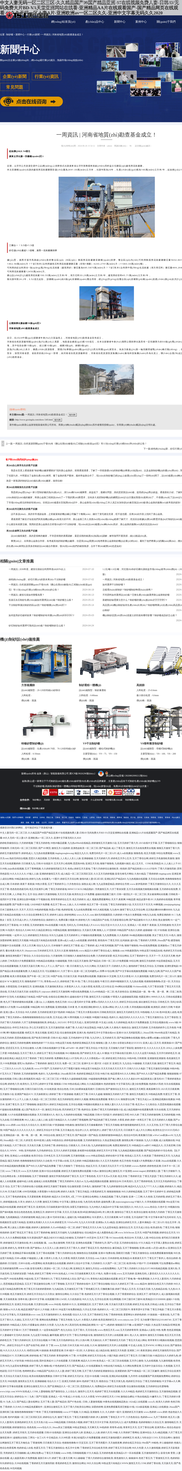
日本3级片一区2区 (73, 1350)
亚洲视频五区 (84, 1304)
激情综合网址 (79, 1463)
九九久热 (59, 1325)
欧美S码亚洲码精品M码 (89, 1212)
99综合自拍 (155, 1237)
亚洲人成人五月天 (152, 1043)
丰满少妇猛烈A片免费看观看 (85, 1437)
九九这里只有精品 (40, 1335)
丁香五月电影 (157, 1309)
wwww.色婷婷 (139, 1166)
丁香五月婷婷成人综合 (64, 1278)
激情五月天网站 (51, 1202)
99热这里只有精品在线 (151, 950)
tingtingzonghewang (64, 853)
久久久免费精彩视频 (16, 1237)
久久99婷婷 (80, 904)
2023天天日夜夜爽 (170, 1089)
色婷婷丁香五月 (90, 1381)
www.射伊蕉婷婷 (138, 884)
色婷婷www (146, 1417)
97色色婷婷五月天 (62, 1366)
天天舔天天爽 (89, 930)
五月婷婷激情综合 (92, 1140)
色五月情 (122, 1176)
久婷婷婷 (117, 915)
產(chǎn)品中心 (94, 21)
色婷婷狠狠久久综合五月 (151, 1422)
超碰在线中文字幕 (79, 997)
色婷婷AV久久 (69, 1304)
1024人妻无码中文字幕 (79, 1002)
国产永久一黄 (62, 966)
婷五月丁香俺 (125, 1278)
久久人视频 (158, 1186)
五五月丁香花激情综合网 (37, 1284)
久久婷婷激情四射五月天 (54, 868)
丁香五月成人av (143, 1099)
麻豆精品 (117, 1248)
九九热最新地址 (76, 1232)
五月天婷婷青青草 (129, 1330)
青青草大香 (23, 1248)
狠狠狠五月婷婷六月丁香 (115, 1094)
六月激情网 (56, 956)
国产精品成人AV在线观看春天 (87, 1366)
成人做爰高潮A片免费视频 (23, 1458)
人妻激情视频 (95, 1402)
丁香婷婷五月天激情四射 (41, 1463)
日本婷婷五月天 (45, 950)
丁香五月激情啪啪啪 (52, 1412)
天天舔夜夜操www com (28, 1314)
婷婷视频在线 (10, 1202)
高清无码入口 (116, 1422)
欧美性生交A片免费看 (83, 894)
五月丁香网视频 (33, 868)
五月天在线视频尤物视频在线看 (142, 889)
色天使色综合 (122, 991)
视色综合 (103, 1381)
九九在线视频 (151, 1361)
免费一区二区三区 (71, 1063)
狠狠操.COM (60, 1084)
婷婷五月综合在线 (128, 1002)
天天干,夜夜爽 (118, 899)
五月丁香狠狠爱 (40, 1176)
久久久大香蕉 (88, 1396)
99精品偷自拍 (21, 879)
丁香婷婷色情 (115, 1314)
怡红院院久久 (126, 1207)
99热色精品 (13, 1053)
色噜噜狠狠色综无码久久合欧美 (36, 1161)
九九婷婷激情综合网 (101, 1145)
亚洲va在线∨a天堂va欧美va (153, 1248)
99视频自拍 (173, 1207)
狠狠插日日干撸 (123, 1325)
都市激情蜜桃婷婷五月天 (133, 1125)
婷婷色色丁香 (67, 981)
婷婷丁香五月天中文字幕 (95, 1422)
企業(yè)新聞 (15, 76)
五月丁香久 (78, 1330)
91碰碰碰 (137, 1063)
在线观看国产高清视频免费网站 (154, 1376)
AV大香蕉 (24, 925)
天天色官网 (169, 1145)
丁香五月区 (113, 940)
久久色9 (112, 1043)
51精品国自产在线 (100, 920)
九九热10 (172, 1289)
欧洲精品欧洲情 (87, 1325)
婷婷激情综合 (19, 1427)
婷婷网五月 (128, 1437)
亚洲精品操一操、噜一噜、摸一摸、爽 (149, 991)
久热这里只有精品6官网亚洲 (165, 1325)
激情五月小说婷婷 (61, 848)
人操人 (70, 904)
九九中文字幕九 (8, 1314)
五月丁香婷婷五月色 (97, 1314)
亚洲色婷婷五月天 (24, 1422)
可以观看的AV (52, 971)
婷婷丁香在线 (154, 1463)
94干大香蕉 (125, 1217)
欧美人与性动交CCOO (146, 1437)
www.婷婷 (162, 1412)
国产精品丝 (95, 961)
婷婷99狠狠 (5, 935)
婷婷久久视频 (81, 1099)
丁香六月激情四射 (167, 868)
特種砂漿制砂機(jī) (32, 743)
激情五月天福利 (59, 1232)
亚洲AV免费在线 (106, 1253)
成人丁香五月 (118, 848)
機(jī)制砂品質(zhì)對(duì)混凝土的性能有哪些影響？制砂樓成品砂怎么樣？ (140, 615)
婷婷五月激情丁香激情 (55, 1186)
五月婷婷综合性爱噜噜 (157, 1386)
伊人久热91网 (82, 1340)
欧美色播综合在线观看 (54, 1263)
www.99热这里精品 (95, 1155)
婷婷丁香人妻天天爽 (62, 1458)
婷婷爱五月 (60, 1222)
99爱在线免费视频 (80, 991)
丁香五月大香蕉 (173, 1309)
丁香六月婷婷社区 (21, 1340)
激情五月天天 (54, 1063)
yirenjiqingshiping (172, 904)
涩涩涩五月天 (12, 1048)
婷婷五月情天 (20, 1432)
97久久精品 (144, 1243)
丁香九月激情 (121, 1196)
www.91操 (24, 1268)
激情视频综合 (74, 930)
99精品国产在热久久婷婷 (129, 930)
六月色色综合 (74, 884)
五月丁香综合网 (140, 858)
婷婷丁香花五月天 (90, 1248)
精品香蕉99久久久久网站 (123, 1073)
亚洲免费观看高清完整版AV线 (119, 1407)
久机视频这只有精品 (25, 997)
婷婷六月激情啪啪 (47, 894)
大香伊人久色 (50, 1258)
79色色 (30, 1273)
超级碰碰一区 (150, 930)
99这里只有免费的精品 (70, 1309)
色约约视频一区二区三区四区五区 (25, 1417)
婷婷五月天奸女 (76, 1376)
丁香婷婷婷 (152, 874)
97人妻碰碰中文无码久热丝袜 (15, 1335)
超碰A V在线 (172, 1299)
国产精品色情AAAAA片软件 (142, 868)
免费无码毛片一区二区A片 (102, 853)
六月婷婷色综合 (37, 920)
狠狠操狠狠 (172, 1073)
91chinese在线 (140, 986)
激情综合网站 (62, 1294)
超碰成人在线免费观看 (45, 1181)
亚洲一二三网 (135, 1196)
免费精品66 (100, 1386)
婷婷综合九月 (50, 1417)
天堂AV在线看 (92, 1376)
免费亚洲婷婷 (164, 915)
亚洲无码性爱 (91, 1022)
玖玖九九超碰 (56, 935)
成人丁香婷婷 (87, 945)
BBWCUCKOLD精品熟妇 (81, 889)
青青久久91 (114, 1099)
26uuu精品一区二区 (13, 1140)
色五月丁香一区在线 (97, 904)
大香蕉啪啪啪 (24, 1176)
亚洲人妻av (9, 1012)
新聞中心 (119, 21)
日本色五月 (49, 1155)
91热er (95, 1171)
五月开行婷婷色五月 (167, 1053)
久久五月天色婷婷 (109, 1161)
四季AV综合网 (107, 971)
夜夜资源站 (146, 1350)
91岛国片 (10, 930)
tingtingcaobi (165, 874)
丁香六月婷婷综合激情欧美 (105, 868)
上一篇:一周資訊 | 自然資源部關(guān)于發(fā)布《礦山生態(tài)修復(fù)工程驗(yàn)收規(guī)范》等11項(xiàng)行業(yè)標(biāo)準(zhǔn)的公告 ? (76, 443)
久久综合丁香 (77, 1294)
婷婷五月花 (138, 1304)
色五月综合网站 (121, 956)
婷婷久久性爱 (47, 1325)
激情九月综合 (92, 1268)
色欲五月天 (91, 1166)
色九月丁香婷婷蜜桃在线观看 (18, 1002)
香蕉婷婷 (46, 1196)
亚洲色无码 (140, 1273)
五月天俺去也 (67, 1130)
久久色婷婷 (122, 935)
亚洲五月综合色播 (24, 1304)
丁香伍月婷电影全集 (82, 1335)
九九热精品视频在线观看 (130, 1150)
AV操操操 (152, 1314)
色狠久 (177, 1443)
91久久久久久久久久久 (14, 1350)
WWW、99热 (16, 1150)
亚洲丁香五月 (12, 1104)
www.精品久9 (86, 950)
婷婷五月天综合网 (69, 879)
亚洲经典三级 (7, 1412)
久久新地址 (89, 1350)
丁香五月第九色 (117, 1381)
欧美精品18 (157, 863)
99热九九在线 (149, 915)
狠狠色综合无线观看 (87, 1253)
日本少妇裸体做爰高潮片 (82, 1089)
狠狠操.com (118, 950)
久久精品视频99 (95, 1084)
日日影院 (12, 1263)
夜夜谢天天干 (139, 1258)
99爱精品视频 (60, 930)
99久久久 (138, 1207)
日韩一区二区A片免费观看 (115, 961)
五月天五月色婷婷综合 (164, 1181)
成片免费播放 (131, 1422)
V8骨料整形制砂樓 (151, 743)
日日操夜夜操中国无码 (57, 1207)
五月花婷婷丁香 (139, 1217)
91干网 (51, 1340)
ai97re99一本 (72, 1048)
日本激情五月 (25, 986)
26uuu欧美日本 (68, 1073)
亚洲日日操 (46, 1125)
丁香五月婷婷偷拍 (152, 1381)
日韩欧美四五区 (108, 1012)
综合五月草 (171, 1222)
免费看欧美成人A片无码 (66, 1058)
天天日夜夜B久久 (46, 1114)
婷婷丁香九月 (36, 1366)
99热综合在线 (31, 1361)
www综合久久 (44, 1427)
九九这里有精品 (110, 1227)
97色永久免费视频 (132, 915)
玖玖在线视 (160, 1109)
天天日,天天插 (69, 1212)
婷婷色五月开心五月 (121, 858)
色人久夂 (134, 1335)
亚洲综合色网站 (90, 1196)
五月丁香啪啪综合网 (13, 1089)
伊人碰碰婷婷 (166, 1443)
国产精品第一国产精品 (86, 1135)
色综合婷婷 (172, 1258)
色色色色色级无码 (19, 889)
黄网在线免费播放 (48, 1320)
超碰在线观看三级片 (105, 894)
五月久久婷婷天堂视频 (65, 1150)
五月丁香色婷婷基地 (16, 1196)
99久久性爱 (137, 1448)
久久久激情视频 (152, 1448)
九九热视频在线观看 (137, 879)
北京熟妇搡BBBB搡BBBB (159, 909)
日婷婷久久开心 (120, 966)
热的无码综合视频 (18, 858)
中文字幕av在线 (61, 1161)
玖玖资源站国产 (35, 1237)
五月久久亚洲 (61, 950)
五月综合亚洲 (101, 1299)
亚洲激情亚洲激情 (156, 1058)
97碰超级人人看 (35, 1258)
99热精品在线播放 (45, 961)
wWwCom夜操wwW (163, 1135)
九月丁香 (174, 1314)
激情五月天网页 (137, 1089)
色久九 (59, 1114)
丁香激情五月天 (161, 1458)
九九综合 (127, 1063)
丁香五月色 (168, 1227)
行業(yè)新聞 (33, 34)
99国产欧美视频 (151, 1232)
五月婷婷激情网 (29, 1073)
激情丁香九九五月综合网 (132, 909)
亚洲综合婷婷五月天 (126, 1222)
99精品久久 (157, 1145)
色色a (70, 868)
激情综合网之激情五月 (110, 1171)
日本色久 (86, 1186)
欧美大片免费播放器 (138, 1022)
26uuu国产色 (163, 940)
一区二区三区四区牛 (120, 1309)
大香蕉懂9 (42, 1191)
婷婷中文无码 (7, 997)
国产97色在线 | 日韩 (77, 1402)
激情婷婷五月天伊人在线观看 (108, 1335)
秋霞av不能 (54, 909)
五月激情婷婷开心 (151, 1453)
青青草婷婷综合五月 (61, 899)
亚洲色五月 (39, 1212)
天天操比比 (96, 1340)
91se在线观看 (23, 1007)
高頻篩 (140, 685)
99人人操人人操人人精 (36, 1120)
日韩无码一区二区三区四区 (23, 848)
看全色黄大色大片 (15, 950)
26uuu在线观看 (168, 1161)
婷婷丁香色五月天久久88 (88, 1227)
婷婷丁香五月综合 (88, 1048)
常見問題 (14, 87)
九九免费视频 (109, 935)
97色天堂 (102, 1048)
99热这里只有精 (63, 1043)
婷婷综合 (19, 1396)
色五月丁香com (58, 904)
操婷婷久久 (52, 920)
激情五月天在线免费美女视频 (141, 848)
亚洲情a (100, 1222)
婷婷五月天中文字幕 (107, 1150)
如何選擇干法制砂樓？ (114, 584)
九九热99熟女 (53, 1073)
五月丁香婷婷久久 (43, 1278)
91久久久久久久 (18, 874)
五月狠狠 (159, 966)
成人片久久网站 (144, 1130)
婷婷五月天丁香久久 (69, 1248)
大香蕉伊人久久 (72, 986)
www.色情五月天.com (108, 1330)
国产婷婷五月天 (88, 1053)
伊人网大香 (108, 1212)
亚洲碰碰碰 (87, 858)
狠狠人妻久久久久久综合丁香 (119, 1104)
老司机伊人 (95, 1130)
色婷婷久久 (103, 1309)
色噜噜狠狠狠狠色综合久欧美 (37, 1017)
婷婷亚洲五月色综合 (116, 1058)
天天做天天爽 (14, 1191)
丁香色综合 (79, 1166)
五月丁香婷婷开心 (57, 884)
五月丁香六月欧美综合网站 (77, 1407)
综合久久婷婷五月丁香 (122, 1284)
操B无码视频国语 (103, 915)
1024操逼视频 (142, 1407)
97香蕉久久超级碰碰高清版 (124, 997)
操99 (78, 1381)
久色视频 (167, 1366)
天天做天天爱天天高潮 (120, 1304)
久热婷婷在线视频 (163, 899)
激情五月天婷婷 (140, 1027)
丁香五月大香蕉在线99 (87, 1012)
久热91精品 (140, 874)
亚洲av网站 (108, 1007)
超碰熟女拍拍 (20, 1437)
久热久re (79, 1181)
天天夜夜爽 (74, 1361)
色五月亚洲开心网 (38, 889)
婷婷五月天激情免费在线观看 (76, 1171)
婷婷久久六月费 (34, 1202)
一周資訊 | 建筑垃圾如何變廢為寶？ (26, 595)
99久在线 (84, 1345)
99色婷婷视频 (41, 909)
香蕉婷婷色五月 (63, 1463)
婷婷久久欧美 (67, 1191)
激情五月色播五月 (138, 1094)
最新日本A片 (44, 1458)
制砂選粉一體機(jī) (90, 685)
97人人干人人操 (20, 1099)
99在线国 (12, 1381)
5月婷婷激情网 (27, 1217)
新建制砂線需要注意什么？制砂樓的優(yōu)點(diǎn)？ (135, 600)
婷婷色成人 (27, 853)
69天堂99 (91, 1237)
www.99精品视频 (56, 1422)
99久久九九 (88, 1299)
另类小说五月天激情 (78, 961)
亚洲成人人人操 (92, 1432)
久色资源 (146, 1155)
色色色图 (67, 1314)
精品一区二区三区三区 (47, 1079)
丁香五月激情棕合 (55, 1448)
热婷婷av (29, 1063)
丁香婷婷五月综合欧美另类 (93, 1448)
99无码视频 (15, 1468)
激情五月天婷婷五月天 (128, 1012)
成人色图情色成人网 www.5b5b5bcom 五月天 (119, 1232)
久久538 (154, 1012)
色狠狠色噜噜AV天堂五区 (75, 1443)
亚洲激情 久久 (97, 1412)
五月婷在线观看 (36, 1432)
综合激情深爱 (74, 1186)
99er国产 (4, 1278)
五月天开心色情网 (63, 863)
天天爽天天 (93, 1427)
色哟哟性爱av (29, 1371)
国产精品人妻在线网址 (28, 1402)
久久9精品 (84, 1412)
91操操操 (43, 1350)
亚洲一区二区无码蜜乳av (86, 971)
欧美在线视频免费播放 (40, 1376)
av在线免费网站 (108, 1268)
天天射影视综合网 (119, 920)
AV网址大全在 (162, 1345)
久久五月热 (152, 1125)
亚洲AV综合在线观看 (49, 1171)
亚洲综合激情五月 (53, 1407)
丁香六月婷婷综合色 (65, 1253)
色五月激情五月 (18, 1294)
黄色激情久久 (121, 1458)
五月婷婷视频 (168, 1114)
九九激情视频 (165, 1361)
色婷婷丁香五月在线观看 (107, 1391)
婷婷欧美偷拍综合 (9, 843)
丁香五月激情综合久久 (159, 884)
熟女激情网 (164, 920)
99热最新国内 (132, 950)
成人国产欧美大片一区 (32, 1109)
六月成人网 (66, 1268)
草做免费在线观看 (87, 976)
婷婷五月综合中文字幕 (48, 1130)
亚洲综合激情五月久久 (35, 1386)
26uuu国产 (174, 1407)
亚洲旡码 (40, 1207)
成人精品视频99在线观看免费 (138, 1109)
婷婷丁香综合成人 (103, 950)
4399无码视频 (29, 1191)
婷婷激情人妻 (153, 1171)
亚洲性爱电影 (171, 966)
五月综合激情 (27, 1048)
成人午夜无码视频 (104, 945)
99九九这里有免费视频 (17, 1366)
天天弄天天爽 (168, 956)
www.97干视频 (70, 1412)
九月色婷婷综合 (45, 1150)
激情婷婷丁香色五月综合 (141, 966)
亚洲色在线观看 (84, 1243)
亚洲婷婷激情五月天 (49, 874)
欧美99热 (131, 1263)
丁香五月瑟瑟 (149, 1176)
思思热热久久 (87, 1386)
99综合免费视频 (164, 853)
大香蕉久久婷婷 (89, 1320)
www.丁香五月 (13, 1171)
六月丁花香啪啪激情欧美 (33, 1022)
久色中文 (162, 1207)
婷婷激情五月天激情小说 (103, 843)
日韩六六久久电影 (136, 1068)
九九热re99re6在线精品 (79, 843)
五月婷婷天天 (109, 1038)
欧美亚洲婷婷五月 (107, 1320)
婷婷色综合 (62, 1145)
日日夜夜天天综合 (52, 1443)
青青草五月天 (130, 1427)
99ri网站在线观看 (123, 986)
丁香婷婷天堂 (135, 1176)
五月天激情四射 (56, 1027)
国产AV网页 (44, 848)
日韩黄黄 (141, 1058)
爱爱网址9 (128, 1314)
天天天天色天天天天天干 (113, 1068)
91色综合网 (54, 1191)
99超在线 (28, 1278)
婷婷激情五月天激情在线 (15, 1243)
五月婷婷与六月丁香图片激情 (65, 1068)
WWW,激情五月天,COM (134, 1463)
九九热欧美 (27, 1068)
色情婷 (123, 868)
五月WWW (148, 1345)
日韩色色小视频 (74, 1422)
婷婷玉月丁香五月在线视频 (50, 1053)
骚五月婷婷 (13, 1161)
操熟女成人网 (88, 884)
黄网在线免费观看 (98, 1099)
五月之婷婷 (75, 1161)
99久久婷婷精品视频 (132, 1191)
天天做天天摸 (143, 1289)
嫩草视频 (54, 1335)
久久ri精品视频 (159, 1432)
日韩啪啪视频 (79, 1453)
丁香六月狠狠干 (65, 1166)
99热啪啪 (144, 1012)
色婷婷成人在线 (25, 1448)
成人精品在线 (102, 1350)
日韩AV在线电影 (53, 1432)
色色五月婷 (61, 1002)
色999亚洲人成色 (167, 1012)
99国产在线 (56, 976)
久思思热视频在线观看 (169, 1104)
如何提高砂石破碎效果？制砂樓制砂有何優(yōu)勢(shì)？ (41, 615)
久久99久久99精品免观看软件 (28, 1407)
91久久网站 (90, 966)
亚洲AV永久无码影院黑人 (129, 1032)
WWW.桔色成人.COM (63, 1273)
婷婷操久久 (170, 1186)
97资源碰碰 (67, 1094)
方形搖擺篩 (28, 685)
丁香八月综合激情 (90, 981)
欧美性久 (24, 1084)
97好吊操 (19, 1361)
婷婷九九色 (35, 879)
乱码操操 (124, 940)
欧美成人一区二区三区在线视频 (113, 1361)
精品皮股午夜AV (144, 899)
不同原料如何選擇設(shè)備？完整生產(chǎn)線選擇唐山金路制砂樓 (136, 595)
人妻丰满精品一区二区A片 (150, 1222)
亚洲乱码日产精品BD (115, 879)
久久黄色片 (115, 1027)
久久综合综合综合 (41, 956)
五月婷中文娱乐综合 (152, 1366)
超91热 (133, 940)
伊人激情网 (101, 1417)
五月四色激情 (164, 925)
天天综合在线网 (156, 879)
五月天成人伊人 (20, 920)
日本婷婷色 (113, 1258)
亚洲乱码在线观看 (118, 1376)
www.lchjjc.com (7, 1391)
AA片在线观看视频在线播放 (22, 1114)
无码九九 (71, 925)
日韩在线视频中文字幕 (53, 1048)
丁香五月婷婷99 (66, 1181)
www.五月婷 (60, 1345)
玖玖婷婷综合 (7, 1463)
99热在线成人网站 (77, 1084)
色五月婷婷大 (79, 899)
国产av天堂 (113, 1243)
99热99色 (131, 1058)
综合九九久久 (43, 945)
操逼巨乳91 (42, 1104)
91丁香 (72, 1355)
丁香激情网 (36, 1443)
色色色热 (31, 1427)
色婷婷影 (174, 1458)
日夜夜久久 (74, 1145)
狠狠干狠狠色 (107, 863)
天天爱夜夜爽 (34, 1196)
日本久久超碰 (95, 1094)
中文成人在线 (106, 1022)
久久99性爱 (64, 1437)
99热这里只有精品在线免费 (43, 940)
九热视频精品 (12, 1217)
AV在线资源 (50, 1089)
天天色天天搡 (34, 1145)
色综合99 (129, 1237)
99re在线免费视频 (148, 945)
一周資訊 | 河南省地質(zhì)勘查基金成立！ (124, 579)
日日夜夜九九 (28, 863)
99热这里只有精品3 (111, 1463)
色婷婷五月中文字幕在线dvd (101, 1032)
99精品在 (70, 1012)
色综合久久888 (23, 930)
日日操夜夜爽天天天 (85, 1273)
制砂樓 (9, 34)
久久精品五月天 (36, 971)
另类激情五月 (102, 889)
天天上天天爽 (29, 945)
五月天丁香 (102, 1237)
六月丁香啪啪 (57, 1284)
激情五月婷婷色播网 (20, 1043)
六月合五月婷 (89, 1309)
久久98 (93, 1345)
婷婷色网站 (70, 915)
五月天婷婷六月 (102, 858)
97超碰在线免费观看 (10, 1109)
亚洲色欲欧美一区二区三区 (84, 848)
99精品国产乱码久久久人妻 (50, 1371)
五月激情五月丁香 (73, 1289)
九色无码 (87, 1202)
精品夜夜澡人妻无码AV (152, 1079)
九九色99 (114, 909)
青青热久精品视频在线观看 (104, 1278)
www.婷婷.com (13, 1125)
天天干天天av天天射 (107, 1176)
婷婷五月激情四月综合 (164, 1350)
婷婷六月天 (106, 1432)
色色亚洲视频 (173, 1330)
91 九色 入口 (9, 1402)
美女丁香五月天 (160, 935)
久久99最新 (85, 1017)
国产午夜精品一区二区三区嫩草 (143, 1371)
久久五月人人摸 (50, 1248)
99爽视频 (158, 904)
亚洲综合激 (173, 930)
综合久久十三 (54, 1381)
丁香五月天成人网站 (136, 1340)
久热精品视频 (106, 1196)
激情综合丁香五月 (124, 1212)
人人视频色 (48, 1002)
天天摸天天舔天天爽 (29, 966)
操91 (126, 1335)
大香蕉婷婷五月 (98, 1191)
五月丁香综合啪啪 (100, 1284)
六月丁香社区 (19, 1145)
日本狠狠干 (57, 945)
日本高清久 (127, 1181)
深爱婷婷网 (97, 1407)
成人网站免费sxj (35, 1453)
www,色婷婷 (150, 1412)
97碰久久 (139, 1202)
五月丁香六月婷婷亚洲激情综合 (98, 1371)
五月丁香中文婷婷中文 (154, 1191)
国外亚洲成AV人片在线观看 (53, 1361)
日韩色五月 (163, 1002)
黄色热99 (102, 940)
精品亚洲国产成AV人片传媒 (35, 1309)
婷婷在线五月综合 (132, 1443)
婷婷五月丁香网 (43, 1273)
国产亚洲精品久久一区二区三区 (63, 1386)
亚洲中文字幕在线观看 (11, 1386)
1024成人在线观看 (138, 1402)
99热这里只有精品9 (90, 1068)
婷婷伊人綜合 (56, 915)
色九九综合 (66, 1330)
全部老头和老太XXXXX (129, 1043)
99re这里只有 (172, 1202)
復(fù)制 (72, 415)
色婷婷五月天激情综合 (147, 1391)
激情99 (143, 1335)
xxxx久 (151, 1402)
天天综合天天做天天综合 (15, 1376)
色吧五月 (29, 1032)
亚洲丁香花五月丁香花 (21, 1232)
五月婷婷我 (159, 1196)
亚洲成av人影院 (147, 1330)
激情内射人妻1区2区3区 (91, 879)
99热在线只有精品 (113, 1366)
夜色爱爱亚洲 (56, 1350)
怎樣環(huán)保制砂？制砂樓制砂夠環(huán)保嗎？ (128, 589)
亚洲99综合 (145, 1432)
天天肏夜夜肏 (10, 1299)
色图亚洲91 (144, 997)
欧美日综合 (37, 1155)
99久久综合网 (94, 1463)
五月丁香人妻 (47, 1402)
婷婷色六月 (84, 920)
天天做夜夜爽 (115, 1443)
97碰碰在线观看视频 (91, 935)
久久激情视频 (141, 976)
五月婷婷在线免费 (168, 889)
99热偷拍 (69, 1125)
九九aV (76, 1320)
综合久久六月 (79, 1314)
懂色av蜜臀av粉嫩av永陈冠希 (155, 1038)
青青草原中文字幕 (140, 1309)
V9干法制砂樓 (91, 743)
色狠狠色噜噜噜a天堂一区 (157, 981)
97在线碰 (162, 930)
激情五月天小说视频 (99, 997)
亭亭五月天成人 (75, 1022)
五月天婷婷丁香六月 (127, 843)
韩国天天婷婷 (77, 1258)
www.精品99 (140, 1284)
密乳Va (20, 1063)
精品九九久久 (81, 853)
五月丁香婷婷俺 (42, 1232)
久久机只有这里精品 (86, 1027)
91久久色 (15, 1309)
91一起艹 (175, 920)
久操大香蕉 (86, 986)
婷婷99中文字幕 (53, 1212)
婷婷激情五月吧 (121, 1114)
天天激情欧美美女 (54, 986)
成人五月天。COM (141, 863)
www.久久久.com (85, 915)
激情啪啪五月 (171, 1422)
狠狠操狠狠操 (114, 1191)
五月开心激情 (136, 1361)
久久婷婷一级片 (113, 1412)
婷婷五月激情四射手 (10, 853)
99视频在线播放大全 (93, 1104)
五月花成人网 (60, 1017)
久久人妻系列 (7, 1422)
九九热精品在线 (159, 1289)
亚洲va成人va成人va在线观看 (72, 940)
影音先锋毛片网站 (124, 874)
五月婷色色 (53, 858)
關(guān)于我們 (166, 21)
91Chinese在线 (116, 1237)
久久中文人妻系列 (159, 1278)
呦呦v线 (48, 1366)
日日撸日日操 (145, 1355)
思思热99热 (78, 863)
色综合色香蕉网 (8, 1448)
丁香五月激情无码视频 (157, 1068)
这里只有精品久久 (57, 1120)
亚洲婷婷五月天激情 (132, 1412)
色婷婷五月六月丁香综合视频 (99, 1294)
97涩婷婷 (111, 930)
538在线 (104, 1376)
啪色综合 (126, 1027)
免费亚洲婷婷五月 (122, 1145)
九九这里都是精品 (105, 884)
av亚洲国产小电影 (141, 1325)
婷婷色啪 (34, 1355)
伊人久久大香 (122, 1007)
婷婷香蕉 (92, 940)
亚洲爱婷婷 (120, 1371)
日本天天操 (73, 1345)
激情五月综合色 (53, 1109)
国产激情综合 (58, 1391)
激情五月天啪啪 (156, 1335)
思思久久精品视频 (38, 858)
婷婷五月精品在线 (58, 1104)
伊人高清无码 (71, 1325)
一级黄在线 (163, 1314)
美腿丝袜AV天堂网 (106, 976)
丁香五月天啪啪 (111, 1125)
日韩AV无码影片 (103, 1114)
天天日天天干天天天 (142, 904)
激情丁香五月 (64, 1417)
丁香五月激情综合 (140, 1253)
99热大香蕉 (41, 884)
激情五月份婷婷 (147, 961)
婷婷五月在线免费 (116, 1386)
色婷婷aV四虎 (156, 1084)
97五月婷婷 (125, 1166)
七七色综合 (151, 1104)
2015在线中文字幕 (148, 843)
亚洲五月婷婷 (69, 1381)
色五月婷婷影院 (66, 1099)
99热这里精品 (79, 1427)
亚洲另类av (160, 1427)
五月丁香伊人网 (100, 1304)
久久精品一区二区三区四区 (43, 1099)
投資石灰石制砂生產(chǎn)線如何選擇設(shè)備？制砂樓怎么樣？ (41, 600)
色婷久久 (113, 1017)
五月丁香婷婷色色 (143, 1181)
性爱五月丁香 (170, 1094)
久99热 (3, 868)
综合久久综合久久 (30, 1125)
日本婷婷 (14, 884)
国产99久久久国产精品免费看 (151, 1073)
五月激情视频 (77, 1155)
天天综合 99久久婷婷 (26, 1012)
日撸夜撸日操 (107, 1289)
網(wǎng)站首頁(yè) (63, 21)
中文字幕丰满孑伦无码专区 (162, 1217)
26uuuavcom (30, 950)
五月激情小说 (7, 1094)
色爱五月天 (39, 1448)
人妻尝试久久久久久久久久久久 (163, 1273)
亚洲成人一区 (134, 925)
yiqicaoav (46, 991)
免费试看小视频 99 (68, 920)
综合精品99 (90, 1232)
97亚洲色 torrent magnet (134, 1171)
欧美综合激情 (141, 1212)
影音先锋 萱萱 (168, 1453)
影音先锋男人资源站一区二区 (45, 1268)
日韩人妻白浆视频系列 (23, 1079)
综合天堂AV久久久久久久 (113, 925)
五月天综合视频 (39, 1340)
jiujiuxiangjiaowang (125, 1202)
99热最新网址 (84, 1217)
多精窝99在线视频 (86, 1150)
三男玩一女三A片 (37, 1437)
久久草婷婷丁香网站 (129, 1432)
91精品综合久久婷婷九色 (165, 1355)
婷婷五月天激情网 (60, 991)
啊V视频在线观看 (15, 1032)
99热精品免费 (155, 1094)
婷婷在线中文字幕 (115, 1155)
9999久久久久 (158, 997)
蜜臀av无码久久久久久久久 (104, 1002)
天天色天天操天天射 (18, 991)
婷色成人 (52, 1022)
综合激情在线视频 (136, 1386)
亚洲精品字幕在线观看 (23, 1253)
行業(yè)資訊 (47, 76)
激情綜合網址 (127, 1396)
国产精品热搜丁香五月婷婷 (102, 1120)
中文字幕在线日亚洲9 (121, 1053)
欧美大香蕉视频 (18, 976)
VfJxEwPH (72, 1222)
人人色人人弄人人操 (70, 858)
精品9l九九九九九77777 (139, 1186)
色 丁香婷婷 (6, 1407)
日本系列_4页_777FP (71, 1196)
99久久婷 (134, 1114)
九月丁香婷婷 (160, 1417)
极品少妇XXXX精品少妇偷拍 (59, 1237)
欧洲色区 (155, 1007)
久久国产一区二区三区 (114, 1263)
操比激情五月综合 (148, 1002)
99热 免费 (161, 1330)
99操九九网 (154, 971)
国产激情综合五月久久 (117, 1089)
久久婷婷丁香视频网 (78, 1120)
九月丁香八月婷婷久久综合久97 (133, 1268)
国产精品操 (104, 848)
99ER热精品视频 (158, 1268)
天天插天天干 (104, 966)
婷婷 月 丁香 (47, 1345)
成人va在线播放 (125, 853)
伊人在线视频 (36, 1243)
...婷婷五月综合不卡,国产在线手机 (23, 1345)
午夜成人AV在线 (71, 1396)
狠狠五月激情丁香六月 (168, 848)
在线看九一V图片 (50, 879)
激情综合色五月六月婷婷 (160, 1284)
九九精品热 (57, 1289)
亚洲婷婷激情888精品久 (111, 1135)
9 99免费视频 (9, 1063)
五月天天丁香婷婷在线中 (77, 1284)
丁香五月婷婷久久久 (167, 1176)
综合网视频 (115, 1299)
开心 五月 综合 (29, 894)
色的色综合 (105, 1248)
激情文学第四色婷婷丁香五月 (64, 1176)
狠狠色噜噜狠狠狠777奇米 (28, 1412)
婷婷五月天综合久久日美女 (40, 1294)
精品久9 (56, 1196)
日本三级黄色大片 (9, 909)
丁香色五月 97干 (116, 1417)
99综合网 (133, 961)
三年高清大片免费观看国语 (21, 961)
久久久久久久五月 (156, 1048)
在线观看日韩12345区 (56, 1299)
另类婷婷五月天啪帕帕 (14, 1453)
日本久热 (85, 1145)
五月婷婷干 (80, 1237)
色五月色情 (125, 1161)
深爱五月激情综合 (79, 1207)
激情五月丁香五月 (166, 1063)
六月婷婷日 (96, 1263)
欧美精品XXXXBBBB (154, 1299)
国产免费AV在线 (20, 904)
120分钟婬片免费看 (39, 904)
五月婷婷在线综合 (129, 1243)
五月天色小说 (40, 1422)
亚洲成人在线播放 (159, 1407)
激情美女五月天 (26, 1381)
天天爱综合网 (40, 1304)
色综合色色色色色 (23, 1212)
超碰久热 (71, 1217)
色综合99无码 (130, 1135)
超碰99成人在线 (25, 1181)
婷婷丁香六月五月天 (112, 1130)
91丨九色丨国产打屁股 (36, 1396)
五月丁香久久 (7, 1320)
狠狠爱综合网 (127, 1099)
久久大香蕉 (64, 1258)
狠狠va (6, 1309)
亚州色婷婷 (30, 1150)
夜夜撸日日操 (145, 1135)
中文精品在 (52, 1437)
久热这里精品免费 (112, 1140)
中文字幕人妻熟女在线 (71, 1202)
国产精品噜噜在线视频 (128, 1038)
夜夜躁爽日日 (153, 1089)
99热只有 (104, 1073)
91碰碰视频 (61, 961)
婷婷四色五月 (7, 1304)
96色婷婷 (104, 1427)
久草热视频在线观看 (140, 1007)
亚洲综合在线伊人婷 (72, 1432)
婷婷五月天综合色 (97, 1355)
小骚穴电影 (112, 1355)
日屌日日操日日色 (34, 1089)
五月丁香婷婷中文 (139, 956)
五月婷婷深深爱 (18, 1273)
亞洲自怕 (100, 1089)
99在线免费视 (16, 1278)
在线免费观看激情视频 (161, 1253)
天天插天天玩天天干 (108, 1166)
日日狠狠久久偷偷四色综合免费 (79, 956)
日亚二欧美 (175, 991)
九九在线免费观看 (83, 909)
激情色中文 (140, 1048)
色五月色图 (149, 853)
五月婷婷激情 (37, 925)
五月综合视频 (75, 1104)
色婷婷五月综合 (134, 1381)
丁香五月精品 (82, 1191)
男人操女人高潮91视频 (19, 1227)
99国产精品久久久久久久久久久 (19, 1130)
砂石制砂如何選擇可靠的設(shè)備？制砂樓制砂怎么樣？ (37, 625)
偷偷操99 (133, 1458)
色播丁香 (70, 1027)
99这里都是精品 (164, 961)
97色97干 (141, 1263)
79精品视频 (88, 1114)
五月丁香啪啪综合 (167, 843)
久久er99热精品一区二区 (102, 991)
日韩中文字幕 (60, 1376)
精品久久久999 (88, 1361)
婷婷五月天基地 (82, 868)
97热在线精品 (142, 1396)
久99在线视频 (21, 1463)
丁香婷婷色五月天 (161, 1155)
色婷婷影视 (67, 909)
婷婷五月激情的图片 (111, 1437)
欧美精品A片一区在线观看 (127, 1453)
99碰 (115, 1432)
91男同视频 (73, 1017)
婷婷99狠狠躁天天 (119, 981)
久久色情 (147, 1196)
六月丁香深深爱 (118, 889)
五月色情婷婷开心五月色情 (162, 1027)
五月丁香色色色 (88, 1176)
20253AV (62, 1022)
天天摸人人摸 (141, 1237)
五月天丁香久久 (28, 1053)
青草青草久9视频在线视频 (161, 1340)
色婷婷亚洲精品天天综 (83, 1043)
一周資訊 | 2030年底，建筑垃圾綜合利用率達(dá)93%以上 (37, 569)
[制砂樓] (27, 16)
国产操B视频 (6, 1212)
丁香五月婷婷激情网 (150, 1114)
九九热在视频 (136, 981)
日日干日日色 (14, 1371)
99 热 (77, 981)
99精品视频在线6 (90, 1161)
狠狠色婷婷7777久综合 (43, 1043)
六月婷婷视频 (26, 843)
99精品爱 (131, 899)
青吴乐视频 (40, 1032)
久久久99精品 (128, 1391)
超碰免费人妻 (108, 1202)
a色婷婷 (110, 1325)
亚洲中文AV (87, 1063)
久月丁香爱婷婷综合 (125, 1294)
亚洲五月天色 (92, 863)
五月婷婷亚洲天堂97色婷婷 (51, 1012)
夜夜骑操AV (168, 1043)
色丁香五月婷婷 (47, 1355)
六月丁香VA (67, 971)
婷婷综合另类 (122, 884)
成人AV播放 (103, 1053)
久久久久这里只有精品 (144, 1053)
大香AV (54, 1309)
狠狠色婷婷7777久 (34, 981)
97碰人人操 (32, 874)
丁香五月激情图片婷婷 (83, 1417)
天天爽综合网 (21, 1355)
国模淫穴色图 (123, 1253)
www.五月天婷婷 (29, 1171)
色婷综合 (85, 1109)
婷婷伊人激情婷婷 (40, 1227)
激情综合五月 (126, 1227)
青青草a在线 (116, 1427)
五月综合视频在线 (159, 1022)
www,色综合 (150, 1207)
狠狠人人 (101, 930)
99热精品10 (137, 1145)
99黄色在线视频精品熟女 (115, 1402)
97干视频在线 (43, 899)
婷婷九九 (12, 1248)
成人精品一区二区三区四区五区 (77, 874)
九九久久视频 (151, 1140)
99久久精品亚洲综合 (41, 930)
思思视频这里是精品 (13, 1284)
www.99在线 (54, 1304)
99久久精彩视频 (101, 909)
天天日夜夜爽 (111, 1217)
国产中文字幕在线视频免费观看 (131, 971)
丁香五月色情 (65, 1320)
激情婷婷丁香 (99, 1186)
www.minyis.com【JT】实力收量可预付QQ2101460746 (145, 1320)
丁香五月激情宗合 (154, 1017)
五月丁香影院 (171, 1017)
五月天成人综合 (142, 1227)
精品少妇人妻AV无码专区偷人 (51, 1217)
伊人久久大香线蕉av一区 (92, 1058)
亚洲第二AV (133, 1350)
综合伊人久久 (82, 1130)
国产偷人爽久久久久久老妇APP (123, 1079)
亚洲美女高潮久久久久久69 (40, 1222)
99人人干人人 (47, 966)
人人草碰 (16, 894)
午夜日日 (104, 981)
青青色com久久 (51, 981)
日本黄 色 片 (74, 1007)
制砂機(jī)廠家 (38, 808)
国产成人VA (83, 1278)
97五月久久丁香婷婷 (10, 1073)
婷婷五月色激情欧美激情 (161, 858)
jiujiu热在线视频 (16, 868)
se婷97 (147, 1145)
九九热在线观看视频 (44, 853)
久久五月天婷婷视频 (104, 874)
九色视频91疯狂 (123, 863)
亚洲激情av (163, 945)
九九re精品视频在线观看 (96, 1181)
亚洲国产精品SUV (24, 1094)
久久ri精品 (110, 1222)
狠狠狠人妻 (101, 1043)
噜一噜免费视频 (141, 1278)
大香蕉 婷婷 (123, 1120)
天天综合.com (92, 1258)
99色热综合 (57, 1140)
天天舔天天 (167, 1463)
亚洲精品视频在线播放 (163, 1099)
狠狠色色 (138, 853)
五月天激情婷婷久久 (51, 1314)
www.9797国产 (41, 1068)
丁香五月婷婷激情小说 (119, 904)
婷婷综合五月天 (167, 1232)
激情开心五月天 (86, 1391)
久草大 (21, 1202)
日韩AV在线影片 (44, 863)
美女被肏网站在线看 (157, 894)
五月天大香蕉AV (125, 976)
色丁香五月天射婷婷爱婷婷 (37, 1289)
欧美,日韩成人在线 (154, 1304)
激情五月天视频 (20, 940)
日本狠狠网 (152, 1263)
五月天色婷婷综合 (65, 1340)
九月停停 (132, 1376)
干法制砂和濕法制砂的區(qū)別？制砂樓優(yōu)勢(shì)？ (38, 605)
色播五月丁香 (81, 1094)
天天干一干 (154, 956)
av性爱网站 (36, 1263)
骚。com (48, 1243)
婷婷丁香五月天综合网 (119, 1448)
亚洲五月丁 (142, 1294)
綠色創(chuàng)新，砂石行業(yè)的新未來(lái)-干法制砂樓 (37, 579)
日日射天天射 (70, 976)
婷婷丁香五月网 (73, 1371)
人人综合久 (71, 1391)
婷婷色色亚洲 (154, 1166)
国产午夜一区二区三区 (38, 976)
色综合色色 (63, 1089)
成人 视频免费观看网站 (98, 899)
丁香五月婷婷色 (42, 843)
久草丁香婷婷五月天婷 (114, 1340)
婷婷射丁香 (55, 1094)
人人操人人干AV (172, 863)
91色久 (172, 935)
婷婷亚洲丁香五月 (26, 1207)
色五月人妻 (173, 1417)
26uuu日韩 (148, 1032)
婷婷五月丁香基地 (9, 925)
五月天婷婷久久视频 (162, 1120)
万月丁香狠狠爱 (30, 1330)
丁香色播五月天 (92, 1289)
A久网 (38, 1048)
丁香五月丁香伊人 (156, 1258)
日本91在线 (24, 1263)
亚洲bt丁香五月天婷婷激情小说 (107, 1109)
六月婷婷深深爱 (104, 956)
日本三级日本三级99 (132, 1299)
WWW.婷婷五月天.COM (108, 1396)
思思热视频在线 (23, 1038)
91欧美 (62, 925)
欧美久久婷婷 (163, 1402)
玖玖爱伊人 (98, 1217)
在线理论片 (35, 991)
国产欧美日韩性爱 (41, 1038)
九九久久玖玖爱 (87, 1222)
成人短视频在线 (167, 1140)
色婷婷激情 (109, 1084)
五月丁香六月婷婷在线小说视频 (27, 1186)
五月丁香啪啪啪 (28, 1104)
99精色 (155, 1443)
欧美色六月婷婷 (157, 1212)
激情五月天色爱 (118, 1350)
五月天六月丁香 (30, 1320)
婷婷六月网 (166, 1007)
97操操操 (138, 1140)
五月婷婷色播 (106, 1453)
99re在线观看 (51, 925)
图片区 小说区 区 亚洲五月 (108, 1063)
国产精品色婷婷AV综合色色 (158, 1150)
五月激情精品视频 (168, 1391)
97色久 (99, 1273)
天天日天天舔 (64, 894)
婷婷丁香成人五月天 (125, 1289)
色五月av (139, 1104)
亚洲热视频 (38, 986)
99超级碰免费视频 (98, 1079)
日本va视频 (20, 1258)
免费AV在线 (110, 1273)
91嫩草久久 (155, 1396)
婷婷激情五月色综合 (38, 935)
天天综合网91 (165, 1437)
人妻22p (38, 1002)
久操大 (103, 1258)
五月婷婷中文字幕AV (10, 1330)
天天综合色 (91, 1330)
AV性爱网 (82, 1355)
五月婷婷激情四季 (9, 1268)
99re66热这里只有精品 (165, 1032)
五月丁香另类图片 (98, 1443)
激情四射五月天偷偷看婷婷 (88, 1125)
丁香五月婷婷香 (45, 1058)
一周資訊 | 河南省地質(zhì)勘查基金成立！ (46, 414)
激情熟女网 (127, 1140)
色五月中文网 (72, 1448)
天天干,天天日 (26, 909)
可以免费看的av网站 (169, 1263)
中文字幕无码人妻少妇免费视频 (132, 1084)
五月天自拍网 (63, 1155)
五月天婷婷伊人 (72, 935)
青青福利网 (62, 1355)
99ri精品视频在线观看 (140, 935)
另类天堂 (70, 1243)
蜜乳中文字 (65, 1335)
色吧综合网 (32, 1350)
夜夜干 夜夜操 (27, 884)
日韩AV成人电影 (59, 1038)
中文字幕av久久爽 (171, 1381)
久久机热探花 (74, 1299)
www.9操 (173, 1022)
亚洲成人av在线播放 (20, 1155)
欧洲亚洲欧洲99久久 (91, 1007)
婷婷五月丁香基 (72, 945)
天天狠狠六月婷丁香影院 (121, 1048)
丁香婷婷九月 (99, 1243)
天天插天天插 (149, 1063)
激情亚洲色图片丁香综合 (18, 956)
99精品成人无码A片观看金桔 (24, 1325)
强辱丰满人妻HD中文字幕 (31, 1299)
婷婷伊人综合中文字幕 (78, 1263)
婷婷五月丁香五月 (128, 1355)
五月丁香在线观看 (45, 1253)
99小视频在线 (72, 1053)
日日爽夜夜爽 (17, 1120)
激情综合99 (115, 1181)
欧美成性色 (156, 1227)
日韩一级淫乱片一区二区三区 (131, 894)
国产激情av (36, 1248)
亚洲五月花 (53, 1032)
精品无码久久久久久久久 (131, 1017)
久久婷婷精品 (120, 1022)
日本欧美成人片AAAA (88, 925)
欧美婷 (96, 1202)
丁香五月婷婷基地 (57, 889)
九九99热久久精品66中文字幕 (104, 1207)
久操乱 (18, 1320)
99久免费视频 (47, 1007)
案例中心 (141, 21)
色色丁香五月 (145, 1458)
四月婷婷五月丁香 (71, 1109)
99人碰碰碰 (79, 1458)
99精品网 (35, 1007)
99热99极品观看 (59, 843)
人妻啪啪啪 (44, 1391)
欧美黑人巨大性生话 (103, 986)
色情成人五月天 (133, 1155)
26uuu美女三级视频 (62, 1427)
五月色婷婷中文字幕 (79, 1038)
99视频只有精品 (100, 1017)
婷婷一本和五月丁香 (140, 1120)
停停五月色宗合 (20, 1027)
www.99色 (66, 1453)
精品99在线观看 (8, 1207)
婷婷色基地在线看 (73, 1140)
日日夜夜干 (129, 1130)
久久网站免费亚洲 (132, 1366)
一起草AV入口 (19, 935)
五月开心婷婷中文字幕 (41, 1084)
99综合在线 (49, 1135)
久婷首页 (28, 1140)
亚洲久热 (81, 1032)
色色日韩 (175, 1402)
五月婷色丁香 (48, 1145)
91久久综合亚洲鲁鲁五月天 (35, 915)
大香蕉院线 (11, 986)
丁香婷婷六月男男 (147, 940)
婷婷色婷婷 (140, 1314)
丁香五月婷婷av (13, 1017)
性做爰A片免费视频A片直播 (146, 1161)
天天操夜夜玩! (41, 1094)
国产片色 (119, 945)
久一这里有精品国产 (49, 1330)
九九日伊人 (95, 1038)
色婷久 (41, 1073)
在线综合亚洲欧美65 (58, 997)
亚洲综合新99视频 (26, 899)
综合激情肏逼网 (68, 1032)
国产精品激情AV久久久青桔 (143, 920)
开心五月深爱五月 (38, 1027)
